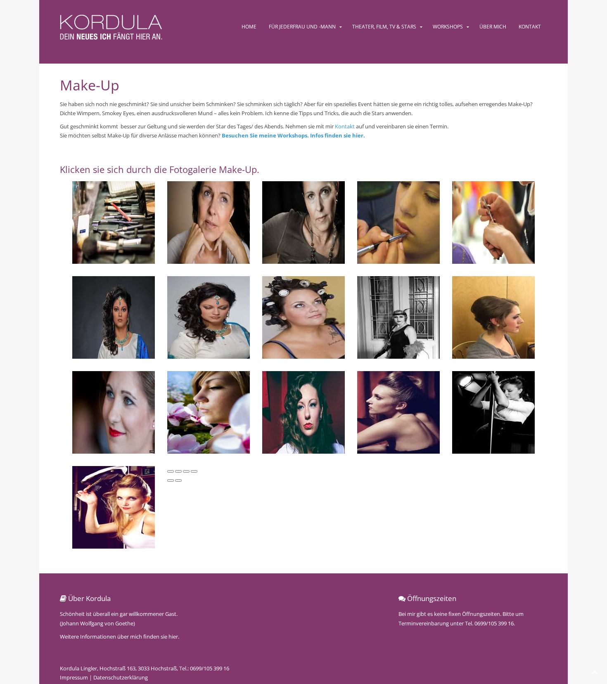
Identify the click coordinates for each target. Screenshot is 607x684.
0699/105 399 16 (209, 668)
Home (249, 26)
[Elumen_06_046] (398, 222)
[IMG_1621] (493, 317)
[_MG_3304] (208, 412)
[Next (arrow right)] (178, 480)
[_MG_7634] (398, 412)
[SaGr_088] (113, 412)
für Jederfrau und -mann (302, 26)
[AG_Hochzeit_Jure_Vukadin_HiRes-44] (113, 222)
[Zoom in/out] (194, 471)
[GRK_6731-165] (113, 317)
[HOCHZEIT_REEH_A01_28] (303, 317)
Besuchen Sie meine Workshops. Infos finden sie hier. (293, 135)
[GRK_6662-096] (493, 222)
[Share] (178, 471)
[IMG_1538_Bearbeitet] (398, 317)
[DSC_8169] (208, 222)
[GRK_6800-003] (208, 317)
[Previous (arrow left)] (170, 480)
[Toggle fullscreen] (186, 471)
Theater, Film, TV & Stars (384, 26)
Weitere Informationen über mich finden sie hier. (119, 636)
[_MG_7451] (303, 412)
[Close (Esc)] (170, 471)
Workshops (448, 26)
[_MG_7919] (113, 507)
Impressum (74, 677)
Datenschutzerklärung (120, 677)
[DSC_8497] (303, 222)
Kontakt (530, 26)
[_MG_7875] (493, 412)
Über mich (492, 26)
